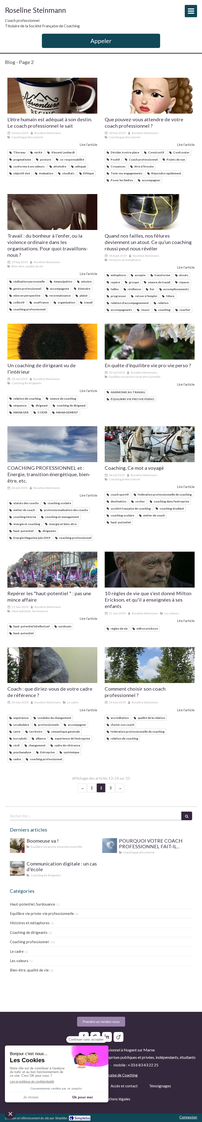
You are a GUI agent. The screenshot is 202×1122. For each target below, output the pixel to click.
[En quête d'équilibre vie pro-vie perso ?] (150, 342)
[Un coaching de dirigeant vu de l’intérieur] (52, 342)
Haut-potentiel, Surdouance (32, 904)
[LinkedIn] (107, 1037)
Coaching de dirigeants (29, 932)
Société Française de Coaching (113, 1075)
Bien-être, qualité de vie (29, 970)
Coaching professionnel (29, 942)
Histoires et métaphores (30, 923)
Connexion (188, 1117)
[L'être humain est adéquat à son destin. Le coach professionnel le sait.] (52, 96)
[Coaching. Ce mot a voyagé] (150, 444)
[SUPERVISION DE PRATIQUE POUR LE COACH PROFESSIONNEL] (109, 845)
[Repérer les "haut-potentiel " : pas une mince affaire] (52, 570)
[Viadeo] (118, 1037)
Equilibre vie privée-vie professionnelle (42, 913)
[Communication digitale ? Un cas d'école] (17, 868)
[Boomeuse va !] (17, 845)
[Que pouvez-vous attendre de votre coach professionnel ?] (150, 96)
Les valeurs (19, 960)
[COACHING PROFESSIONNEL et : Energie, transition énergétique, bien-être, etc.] (52, 444)
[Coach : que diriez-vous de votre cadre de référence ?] (52, 665)
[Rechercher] (186, 816)
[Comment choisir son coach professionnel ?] (150, 665)
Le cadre (17, 951)
